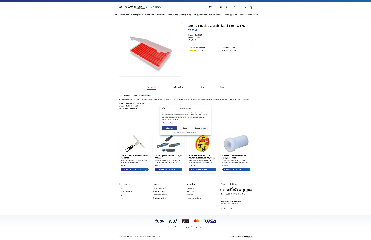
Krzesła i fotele (124, 14)
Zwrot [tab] (202, 87)
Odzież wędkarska (137, 14)
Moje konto (190, 195)
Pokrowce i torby (173, 14)
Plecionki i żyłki (161, 14)
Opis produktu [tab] (151, 87)
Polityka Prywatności (191, 132)
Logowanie (190, 188)
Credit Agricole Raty (160, 198)
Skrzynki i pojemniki (215, 14)
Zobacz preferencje (201, 128)
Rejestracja (190, 191)
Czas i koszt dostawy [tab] (178, 87)
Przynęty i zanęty (186, 14)
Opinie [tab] (222, 87)
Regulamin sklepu (159, 191)
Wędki (242, 14)
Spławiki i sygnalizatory (230, 14)
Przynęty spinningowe (200, 14)
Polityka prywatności (160, 188)
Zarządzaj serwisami (168, 122)
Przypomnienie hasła (194, 198)
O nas (121, 188)
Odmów (185, 128)
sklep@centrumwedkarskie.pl (231, 7)
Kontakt (121, 198)
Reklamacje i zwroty (160, 195)
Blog (120, 195)
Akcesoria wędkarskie (253, 14)
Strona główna (191, 23)
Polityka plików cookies (179, 132)
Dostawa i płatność (125, 191)
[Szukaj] (195, 7)
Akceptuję (169, 128)
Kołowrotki (114, 14)
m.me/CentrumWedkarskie (229, 204)
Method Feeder (149, 14)
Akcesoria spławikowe (215, 23)
